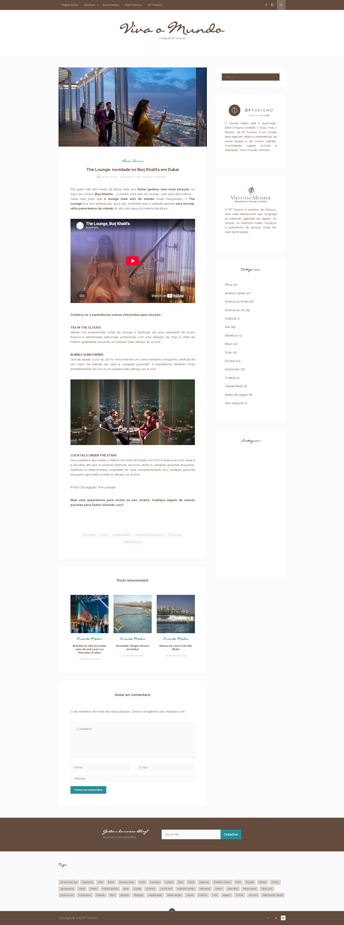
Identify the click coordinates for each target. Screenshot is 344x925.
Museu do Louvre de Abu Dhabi (175, 647)
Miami (218, 888)
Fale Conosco (133, 5)
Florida (262, 882)
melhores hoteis (185, 888)
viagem (227, 895)
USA (214, 895)
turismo (203, 895)
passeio (124, 895)
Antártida (93, 92)
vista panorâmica (132, 542)
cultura (169, 882)
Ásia (89, 48)
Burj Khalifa (89, 534)
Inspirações (232, 369)
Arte (100, 882)
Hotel (82, 888)
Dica (180, 882)
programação (155, 895)
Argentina (87, 882)
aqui (119, 505)
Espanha (204, 882)
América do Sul (94, 37)
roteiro (190, 895)
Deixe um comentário (154, 177)
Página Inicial (70, 5)
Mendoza (205, 888)
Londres (150, 888)
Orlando (100, 895)
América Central (92, 70)
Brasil (228, 344)
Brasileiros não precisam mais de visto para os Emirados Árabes (89, 649)
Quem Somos (111, 5)
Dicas (138, 161)
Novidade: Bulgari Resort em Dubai (133, 647)
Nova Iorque (249, 888)
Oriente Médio (89, 639)
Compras (155, 882)
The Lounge (175, 534)
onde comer (67, 895)
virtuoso (253, 895)
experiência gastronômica (149, 534)
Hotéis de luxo (110, 888)
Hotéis (93, 888)
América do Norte (94, 23)
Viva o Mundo (172, 32)
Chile (142, 882)
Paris (112, 895)
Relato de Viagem (236, 394)
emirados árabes (121, 534)
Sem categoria (234, 403)
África (90, 58)
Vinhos (239, 895)
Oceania (92, 82)
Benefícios (231, 335)
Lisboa (137, 888)
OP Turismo (155, 5)
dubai (104, 534)
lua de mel (166, 888)
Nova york (267, 888)
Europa (91, 11)
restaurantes (174, 895)
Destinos (89, 5)
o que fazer (85, 895)
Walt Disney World (273, 895)
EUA (238, 882)
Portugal (138, 895)
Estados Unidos (222, 882)
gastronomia (67, 888)
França (275, 882)
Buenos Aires (126, 882)
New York (233, 888)
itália (125, 888)
